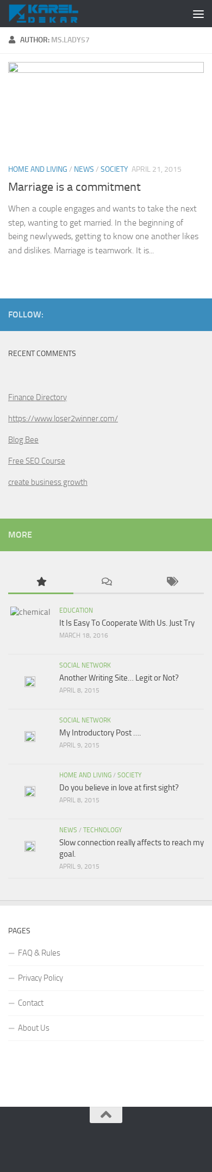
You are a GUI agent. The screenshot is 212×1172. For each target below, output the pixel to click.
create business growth (48, 482)
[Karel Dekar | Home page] (54, 13)
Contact (30, 1003)
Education (76, 610)
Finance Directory (37, 397)
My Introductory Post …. (100, 733)
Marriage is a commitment (74, 187)
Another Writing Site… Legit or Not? (119, 678)
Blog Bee (23, 440)
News (84, 169)
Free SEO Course (36, 461)
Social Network (85, 665)
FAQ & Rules (39, 953)
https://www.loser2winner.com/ (63, 418)
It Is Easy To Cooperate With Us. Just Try (127, 623)
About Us (33, 1028)
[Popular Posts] (40, 582)
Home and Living (37, 169)
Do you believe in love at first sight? (119, 788)
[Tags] (171, 582)
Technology (102, 830)
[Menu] (198, 13)
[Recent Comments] (106, 582)
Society (114, 169)
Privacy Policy (40, 978)
